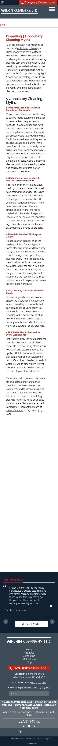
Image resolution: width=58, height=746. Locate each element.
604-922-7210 (38, 682)
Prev (5, 621)
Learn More (29, 721)
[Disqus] (24, 457)
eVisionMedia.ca (32, 743)
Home (29, 649)
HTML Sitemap (29, 659)
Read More (31, 624)
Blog (29, 662)
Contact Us (29, 656)
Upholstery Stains (24, 180)
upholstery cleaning (28, 48)
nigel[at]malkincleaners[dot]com (32, 687)
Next (52, 621)
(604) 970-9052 (46, 2)
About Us (29, 652)
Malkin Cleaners (14, 410)
